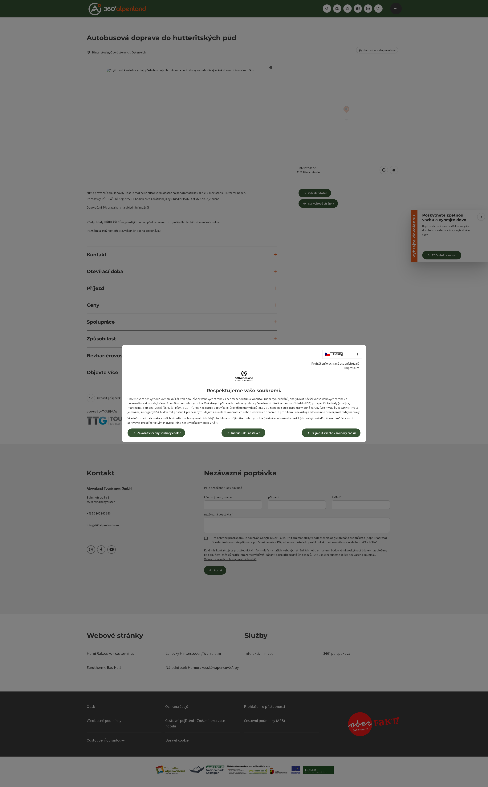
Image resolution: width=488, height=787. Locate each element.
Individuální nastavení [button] (246, 433)
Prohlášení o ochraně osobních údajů (335, 363)
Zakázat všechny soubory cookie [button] (159, 433)
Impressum (351, 368)
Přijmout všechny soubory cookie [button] (333, 433)
